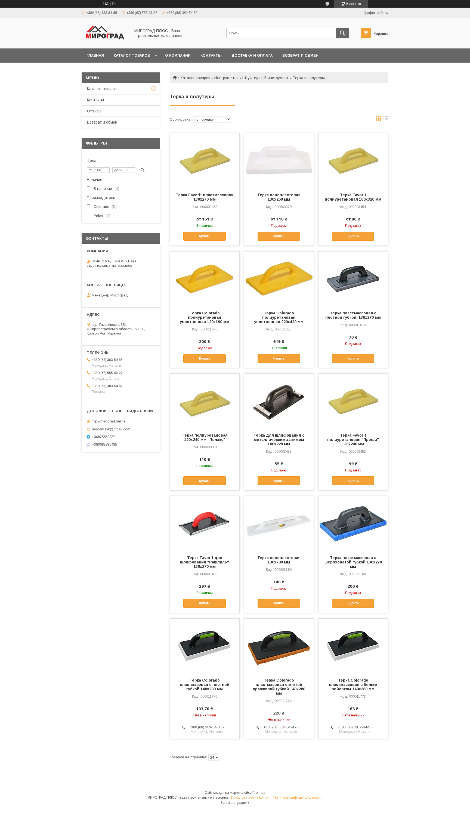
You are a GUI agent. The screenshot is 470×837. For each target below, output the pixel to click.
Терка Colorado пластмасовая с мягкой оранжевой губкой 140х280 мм (279, 686)
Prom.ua (258, 793)
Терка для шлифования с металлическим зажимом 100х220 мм (278, 439)
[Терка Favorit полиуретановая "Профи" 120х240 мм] (353, 401)
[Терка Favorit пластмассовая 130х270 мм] (204, 160)
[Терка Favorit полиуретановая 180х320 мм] (353, 160)
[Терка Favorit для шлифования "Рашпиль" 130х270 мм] (204, 523)
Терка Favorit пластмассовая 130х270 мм (204, 197)
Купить (204, 236)
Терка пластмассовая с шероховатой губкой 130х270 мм (353, 562)
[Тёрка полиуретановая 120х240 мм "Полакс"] (204, 401)
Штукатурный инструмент (265, 78)
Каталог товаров (132, 55)
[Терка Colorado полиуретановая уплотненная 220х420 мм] (279, 279)
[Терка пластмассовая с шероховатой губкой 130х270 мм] (353, 523)
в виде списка (386, 119)
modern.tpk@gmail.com (111, 429)
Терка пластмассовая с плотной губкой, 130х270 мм (353, 315)
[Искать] (342, 33)
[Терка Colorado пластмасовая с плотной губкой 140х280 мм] (204, 646)
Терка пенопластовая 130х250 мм (279, 197)
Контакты (211, 55)
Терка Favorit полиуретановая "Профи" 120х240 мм (353, 439)
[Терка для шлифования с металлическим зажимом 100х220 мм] (279, 401)
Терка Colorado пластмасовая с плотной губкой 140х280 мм (204, 684)
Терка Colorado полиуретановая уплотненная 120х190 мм (204, 317)
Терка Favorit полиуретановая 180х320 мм (353, 197)
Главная (95, 55)
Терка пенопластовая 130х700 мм (279, 560)
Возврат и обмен (300, 55)
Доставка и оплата (252, 55)
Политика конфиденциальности (298, 797)
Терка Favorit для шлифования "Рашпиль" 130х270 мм (204, 562)
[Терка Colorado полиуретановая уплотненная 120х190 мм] (204, 279)
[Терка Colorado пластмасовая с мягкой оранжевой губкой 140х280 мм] (279, 646)
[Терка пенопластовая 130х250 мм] (279, 160)
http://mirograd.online (108, 421)
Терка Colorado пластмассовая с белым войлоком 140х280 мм (353, 684)
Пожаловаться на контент (251, 797)
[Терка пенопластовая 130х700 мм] (279, 523)
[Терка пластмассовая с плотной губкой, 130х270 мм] (353, 279)
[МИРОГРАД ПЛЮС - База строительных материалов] (105, 41)
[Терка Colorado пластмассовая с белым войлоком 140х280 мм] (353, 646)
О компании (178, 55)
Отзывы (94, 111)
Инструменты (226, 78)
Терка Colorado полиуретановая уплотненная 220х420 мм (279, 317)
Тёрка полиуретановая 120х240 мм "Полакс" (205, 437)
